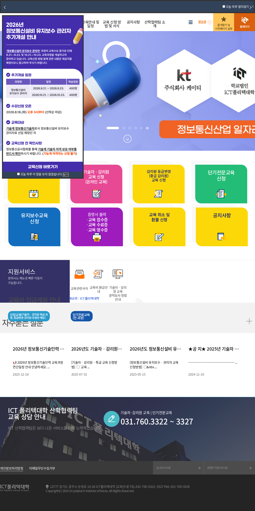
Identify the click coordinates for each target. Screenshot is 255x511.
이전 (5, 7)
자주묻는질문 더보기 (248, 320)
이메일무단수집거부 (42, 468)
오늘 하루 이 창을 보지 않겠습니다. (41, 174)
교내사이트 (163, 467)
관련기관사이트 (217, 467)
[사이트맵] (191, 22)
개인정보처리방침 (11, 468)
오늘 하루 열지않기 (237, 6)
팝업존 (202, 21)
